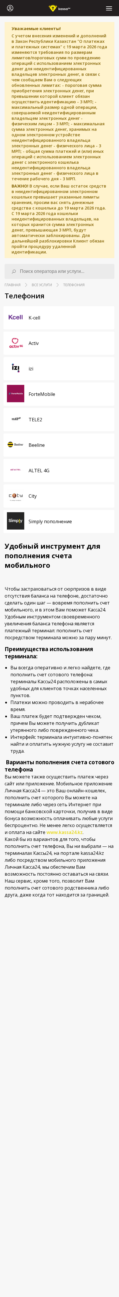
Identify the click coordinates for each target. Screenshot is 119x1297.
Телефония (74, 284)
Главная (13, 284)
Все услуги (42, 284)
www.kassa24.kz (65, 832)
